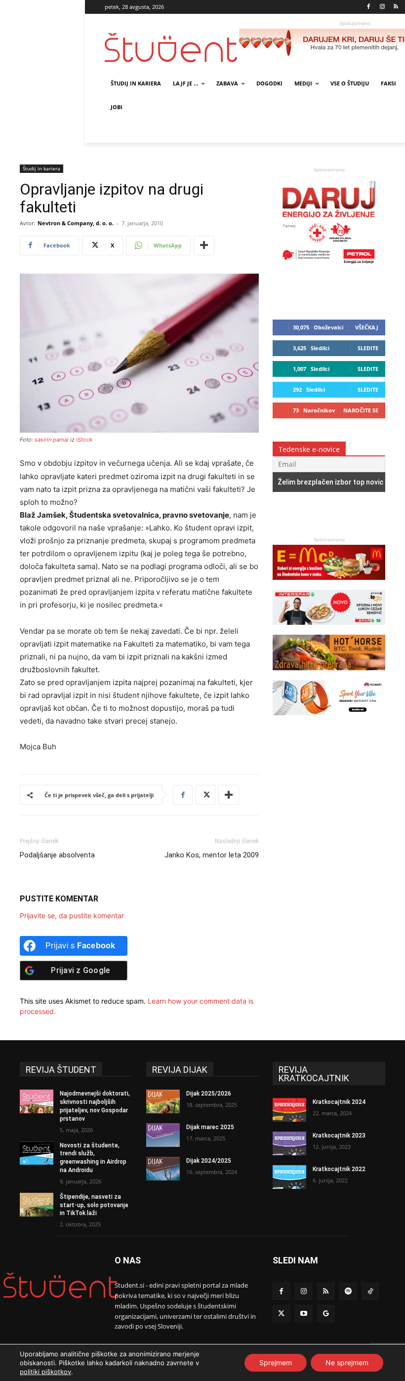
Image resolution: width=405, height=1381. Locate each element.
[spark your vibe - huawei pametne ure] (329, 720)
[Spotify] (348, 1291)
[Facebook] (368, 7)
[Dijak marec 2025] (163, 1135)
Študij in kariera (41, 168)
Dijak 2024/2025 (208, 1160)
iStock (84, 439)
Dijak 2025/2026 (208, 1093)
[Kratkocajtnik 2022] (289, 1177)
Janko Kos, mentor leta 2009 (211, 855)
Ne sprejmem (346, 1362)
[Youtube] (303, 1313)
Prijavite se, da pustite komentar (72, 915)
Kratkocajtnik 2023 (339, 1135)
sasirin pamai (52, 439)
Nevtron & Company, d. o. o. (76, 223)
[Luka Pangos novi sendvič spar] (329, 629)
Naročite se (360, 410)
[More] (204, 245)
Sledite (368, 348)
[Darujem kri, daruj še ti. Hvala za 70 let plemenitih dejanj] (329, 266)
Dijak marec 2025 (210, 1127)
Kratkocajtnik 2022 (339, 1169)
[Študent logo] (172, 47)
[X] (205, 795)
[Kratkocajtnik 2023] (289, 1143)
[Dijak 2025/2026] (163, 1101)
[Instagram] (382, 7)
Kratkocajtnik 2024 (339, 1101)
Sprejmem (275, 1362)
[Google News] (325, 1313)
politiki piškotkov (45, 1372)
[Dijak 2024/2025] (163, 1168)
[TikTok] (370, 1291)
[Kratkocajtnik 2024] (289, 1110)
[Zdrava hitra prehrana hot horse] (329, 675)
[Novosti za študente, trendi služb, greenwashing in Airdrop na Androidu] (36, 1153)
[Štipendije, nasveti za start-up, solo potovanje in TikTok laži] (36, 1205)
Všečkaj (366, 327)
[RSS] (396, 7)
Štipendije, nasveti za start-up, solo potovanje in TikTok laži (94, 1205)
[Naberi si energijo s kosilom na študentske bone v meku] (329, 584)
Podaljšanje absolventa (57, 855)
